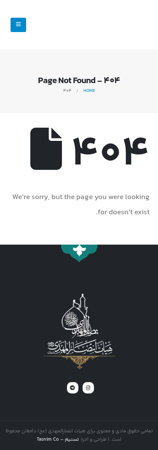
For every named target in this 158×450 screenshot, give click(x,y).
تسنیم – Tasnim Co (58, 439)
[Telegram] (72, 387)
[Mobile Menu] (18, 25)
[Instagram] (88, 387)
